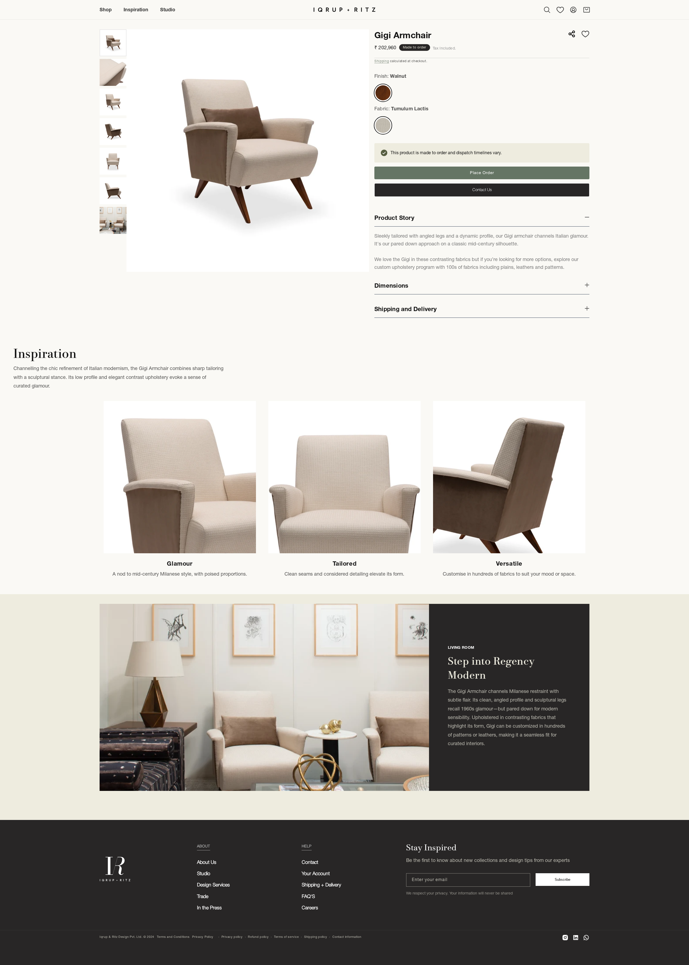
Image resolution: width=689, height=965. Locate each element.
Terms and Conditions (173, 937)
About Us (206, 862)
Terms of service (286, 937)
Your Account (316, 874)
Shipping (381, 61)
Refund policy (258, 937)
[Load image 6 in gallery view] (113, 190)
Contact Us (482, 190)
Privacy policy (232, 937)
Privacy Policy (202, 937)
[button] (547, 10)
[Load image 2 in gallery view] (113, 72)
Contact (310, 862)
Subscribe (562, 880)
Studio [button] (167, 9)
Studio (203, 874)
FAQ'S (308, 896)
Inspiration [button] (136, 9)
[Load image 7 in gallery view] (113, 220)
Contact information (346, 937)
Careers (310, 908)
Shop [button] (106, 9)
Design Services (213, 885)
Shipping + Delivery (321, 885)
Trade (202, 896)
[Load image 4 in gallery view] (113, 131)
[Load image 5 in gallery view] (113, 161)
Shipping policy (315, 937)
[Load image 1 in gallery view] (113, 42)
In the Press (209, 908)
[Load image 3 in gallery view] (113, 102)
